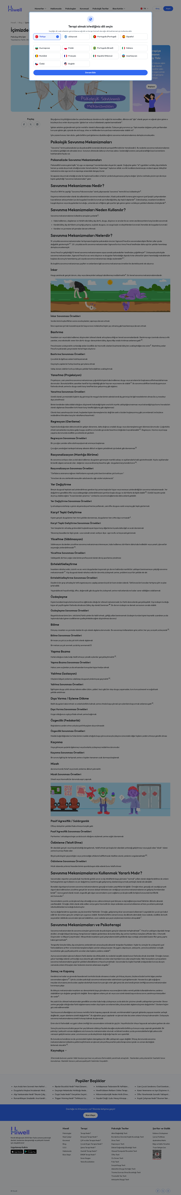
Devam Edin (90, 72)
